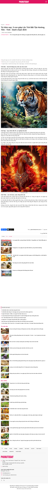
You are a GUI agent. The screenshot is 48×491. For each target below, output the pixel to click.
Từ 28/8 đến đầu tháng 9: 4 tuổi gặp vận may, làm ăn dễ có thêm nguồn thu (17, 311)
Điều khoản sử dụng (20, 488)
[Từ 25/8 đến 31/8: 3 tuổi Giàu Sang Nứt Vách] (5, 410)
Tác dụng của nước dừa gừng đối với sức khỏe (23, 262)
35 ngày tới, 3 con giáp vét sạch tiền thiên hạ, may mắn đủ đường (27, 247)
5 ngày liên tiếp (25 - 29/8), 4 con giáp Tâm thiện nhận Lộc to (14, 313)
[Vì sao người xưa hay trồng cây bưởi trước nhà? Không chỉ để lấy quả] (5, 423)
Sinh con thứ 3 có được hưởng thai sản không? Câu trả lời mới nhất (24, 341)
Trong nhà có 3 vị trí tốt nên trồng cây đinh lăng (19, 383)
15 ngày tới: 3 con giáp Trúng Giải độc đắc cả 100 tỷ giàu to (14, 319)
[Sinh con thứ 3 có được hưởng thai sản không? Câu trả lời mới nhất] (5, 343)
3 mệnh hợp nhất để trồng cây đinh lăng (18, 402)
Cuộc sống (5, 451)
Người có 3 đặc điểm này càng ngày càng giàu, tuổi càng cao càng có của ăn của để (27, 434)
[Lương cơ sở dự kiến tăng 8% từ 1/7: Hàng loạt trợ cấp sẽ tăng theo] (5, 369)
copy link (45, 229)
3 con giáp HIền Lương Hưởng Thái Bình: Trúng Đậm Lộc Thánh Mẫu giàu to (29, 240)
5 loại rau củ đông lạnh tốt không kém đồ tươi (22, 270)
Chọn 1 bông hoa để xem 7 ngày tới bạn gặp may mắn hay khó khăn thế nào (25, 440)
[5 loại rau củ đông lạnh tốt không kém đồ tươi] (6, 273)
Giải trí (32, 448)
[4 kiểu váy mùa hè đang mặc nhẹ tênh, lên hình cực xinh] (5, 350)
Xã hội (6, 448)
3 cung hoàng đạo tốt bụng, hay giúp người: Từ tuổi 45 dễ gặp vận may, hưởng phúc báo (20, 315)
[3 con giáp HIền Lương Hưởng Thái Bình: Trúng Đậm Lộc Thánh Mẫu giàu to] (6, 243)
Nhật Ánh (45, 233)
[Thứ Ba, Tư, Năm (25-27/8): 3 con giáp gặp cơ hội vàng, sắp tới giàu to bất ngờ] (5, 417)
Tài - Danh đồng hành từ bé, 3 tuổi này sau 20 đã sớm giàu (14, 317)
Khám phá (7, 24)
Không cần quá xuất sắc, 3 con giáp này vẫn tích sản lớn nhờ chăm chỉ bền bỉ (26, 373)
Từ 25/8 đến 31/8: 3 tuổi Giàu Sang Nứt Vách (11, 310)
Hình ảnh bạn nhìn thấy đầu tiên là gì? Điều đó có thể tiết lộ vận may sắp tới (17, 321)
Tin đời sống (18, 451)
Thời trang (38, 448)
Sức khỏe (27, 448)
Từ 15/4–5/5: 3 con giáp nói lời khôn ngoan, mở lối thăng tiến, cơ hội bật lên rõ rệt (29, 256)
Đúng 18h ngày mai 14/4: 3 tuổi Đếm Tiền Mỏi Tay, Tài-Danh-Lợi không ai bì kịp (17, 59)
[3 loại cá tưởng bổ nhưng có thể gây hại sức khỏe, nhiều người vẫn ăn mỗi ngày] (5, 331)
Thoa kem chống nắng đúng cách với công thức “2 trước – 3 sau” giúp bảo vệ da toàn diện (28, 336)
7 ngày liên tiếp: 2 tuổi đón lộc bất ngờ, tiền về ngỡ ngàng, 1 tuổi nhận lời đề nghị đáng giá (19, 63)
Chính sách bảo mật (27, 488)
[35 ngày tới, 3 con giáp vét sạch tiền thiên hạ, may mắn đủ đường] (6, 250)
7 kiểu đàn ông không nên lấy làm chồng (18, 395)
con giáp (10, 236)
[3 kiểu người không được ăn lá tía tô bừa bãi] (5, 356)
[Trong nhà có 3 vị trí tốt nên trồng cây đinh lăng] (5, 385)
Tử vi (7, 236)
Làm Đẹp (21, 448)
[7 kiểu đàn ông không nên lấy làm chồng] (5, 398)
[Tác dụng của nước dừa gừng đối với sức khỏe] (6, 265)
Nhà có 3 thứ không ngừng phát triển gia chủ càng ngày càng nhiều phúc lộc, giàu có (27, 360)
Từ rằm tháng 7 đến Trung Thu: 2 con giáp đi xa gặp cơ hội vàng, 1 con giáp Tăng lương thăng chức (22, 323)
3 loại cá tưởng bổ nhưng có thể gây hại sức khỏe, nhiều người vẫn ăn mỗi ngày (26, 328)
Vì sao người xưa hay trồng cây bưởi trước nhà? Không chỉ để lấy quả (24, 421)
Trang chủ (2, 24)
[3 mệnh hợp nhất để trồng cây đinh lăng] (5, 404)
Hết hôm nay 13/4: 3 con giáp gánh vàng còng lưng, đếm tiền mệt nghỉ (15, 61)
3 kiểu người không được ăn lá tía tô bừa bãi (19, 354)
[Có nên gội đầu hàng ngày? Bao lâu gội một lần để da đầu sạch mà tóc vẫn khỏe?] (5, 430)
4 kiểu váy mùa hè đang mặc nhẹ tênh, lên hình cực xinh (21, 348)
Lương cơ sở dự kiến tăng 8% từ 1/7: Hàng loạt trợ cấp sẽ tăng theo (24, 367)
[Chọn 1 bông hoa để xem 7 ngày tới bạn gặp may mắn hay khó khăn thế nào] (5, 442)
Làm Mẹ (15, 448)
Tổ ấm (10, 448)
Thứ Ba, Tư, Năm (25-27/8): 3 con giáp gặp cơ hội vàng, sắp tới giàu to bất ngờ (26, 415)
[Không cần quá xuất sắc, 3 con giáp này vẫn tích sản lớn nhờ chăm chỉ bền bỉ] (5, 375)
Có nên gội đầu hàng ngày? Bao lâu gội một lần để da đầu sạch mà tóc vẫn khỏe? (27, 427)
